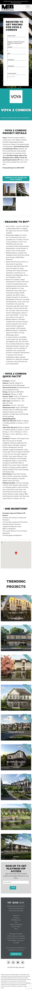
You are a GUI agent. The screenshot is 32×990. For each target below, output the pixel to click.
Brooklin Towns (16, 792)
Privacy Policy (16, 926)
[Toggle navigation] (28, 6)
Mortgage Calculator (16, 934)
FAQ (16, 922)
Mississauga (16, 678)
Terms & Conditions (16, 924)
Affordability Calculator (16, 940)
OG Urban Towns (16, 672)
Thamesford (16, 648)
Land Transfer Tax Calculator (16, 938)
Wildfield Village (16, 762)
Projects (16, 918)
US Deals (16, 943)
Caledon (16, 767)
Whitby (19, 737)
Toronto (20, 618)
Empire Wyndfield (16, 702)
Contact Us (16, 954)
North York (12, 618)
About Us (16, 915)
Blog (16, 929)
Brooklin (13, 737)
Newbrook (16, 821)
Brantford (16, 708)
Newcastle (16, 827)
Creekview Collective (16, 851)
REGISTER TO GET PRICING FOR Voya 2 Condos (16, 178)
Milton (16, 857)
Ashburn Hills (16, 732)
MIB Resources (16, 920)
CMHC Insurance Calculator (16, 936)
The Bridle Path (16, 613)
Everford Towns (16, 642)
